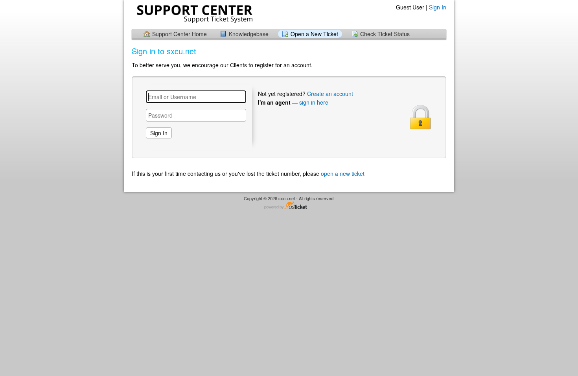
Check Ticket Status (385, 34)
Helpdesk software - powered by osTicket (289, 205)
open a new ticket (342, 173)
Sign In (437, 7)
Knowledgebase (249, 34)
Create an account (330, 94)
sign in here (313, 102)
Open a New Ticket (314, 34)
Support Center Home (179, 34)
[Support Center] (194, 14)
